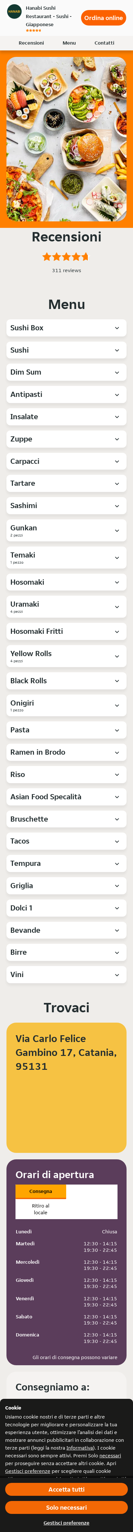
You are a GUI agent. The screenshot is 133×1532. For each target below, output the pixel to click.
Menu (69, 42)
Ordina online (103, 18)
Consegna (40, 1191)
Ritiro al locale (40, 1209)
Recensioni (31, 42)
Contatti (104, 42)
